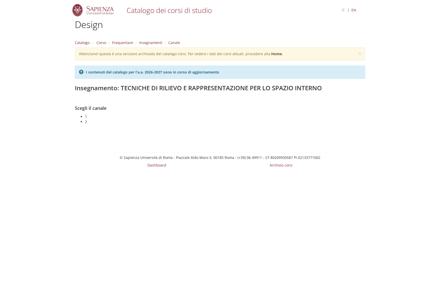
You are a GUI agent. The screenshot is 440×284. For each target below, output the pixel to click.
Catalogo (82, 42)
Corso (100, 42)
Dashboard (156, 165)
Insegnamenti (150, 42)
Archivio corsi (281, 165)
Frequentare (122, 42)
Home (276, 53)
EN (353, 10)
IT (343, 10)
